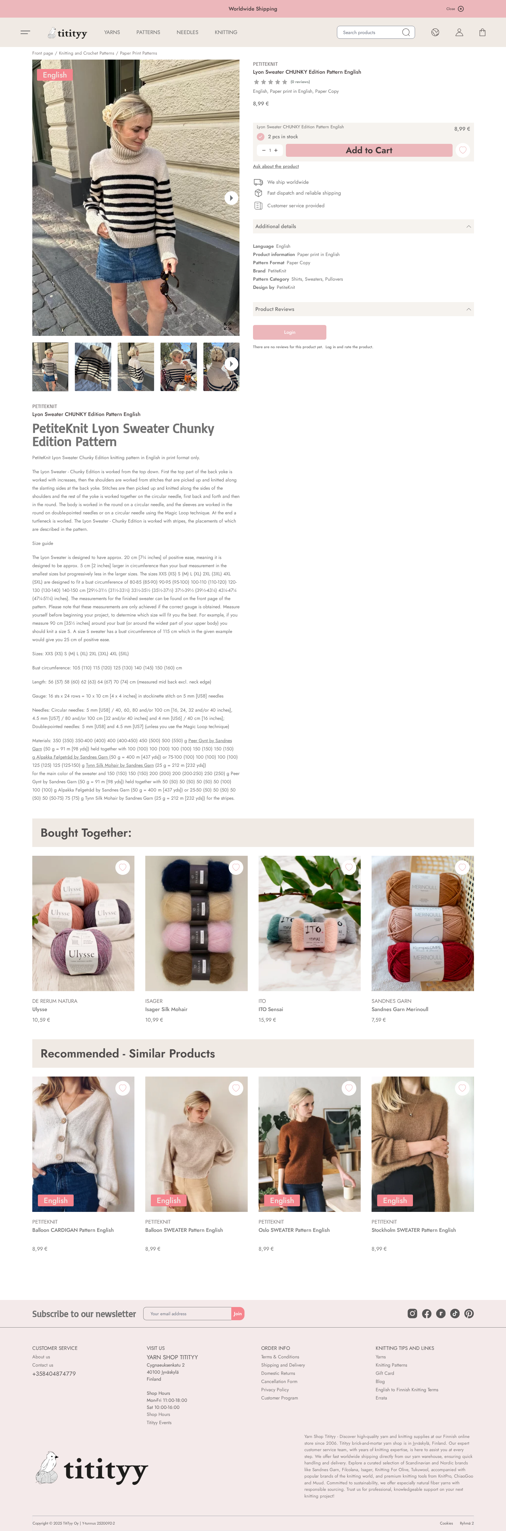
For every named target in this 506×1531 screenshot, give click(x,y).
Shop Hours (158, 1414)
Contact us (42, 1365)
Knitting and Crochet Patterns (86, 53)
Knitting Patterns (391, 1365)
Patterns (148, 32)
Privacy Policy (275, 1389)
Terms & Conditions (280, 1356)
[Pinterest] (469, 1313)
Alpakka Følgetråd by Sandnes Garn (72, 757)
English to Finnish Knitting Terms (407, 1389)
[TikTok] (455, 1313)
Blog (380, 1381)
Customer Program (279, 1397)
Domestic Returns (278, 1373)
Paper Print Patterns (138, 53)
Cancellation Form (279, 1381)
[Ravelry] (441, 1313)
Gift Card (385, 1373)
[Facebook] (426, 1313)
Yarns (381, 1356)
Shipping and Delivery (283, 1365)
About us (41, 1356)
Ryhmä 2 (467, 1523)
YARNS (112, 32)
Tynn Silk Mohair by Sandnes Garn (120, 765)
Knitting (226, 32)
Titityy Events (159, 1422)
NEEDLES (187, 32)
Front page (42, 53)
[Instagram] (412, 1313)
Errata (381, 1397)
